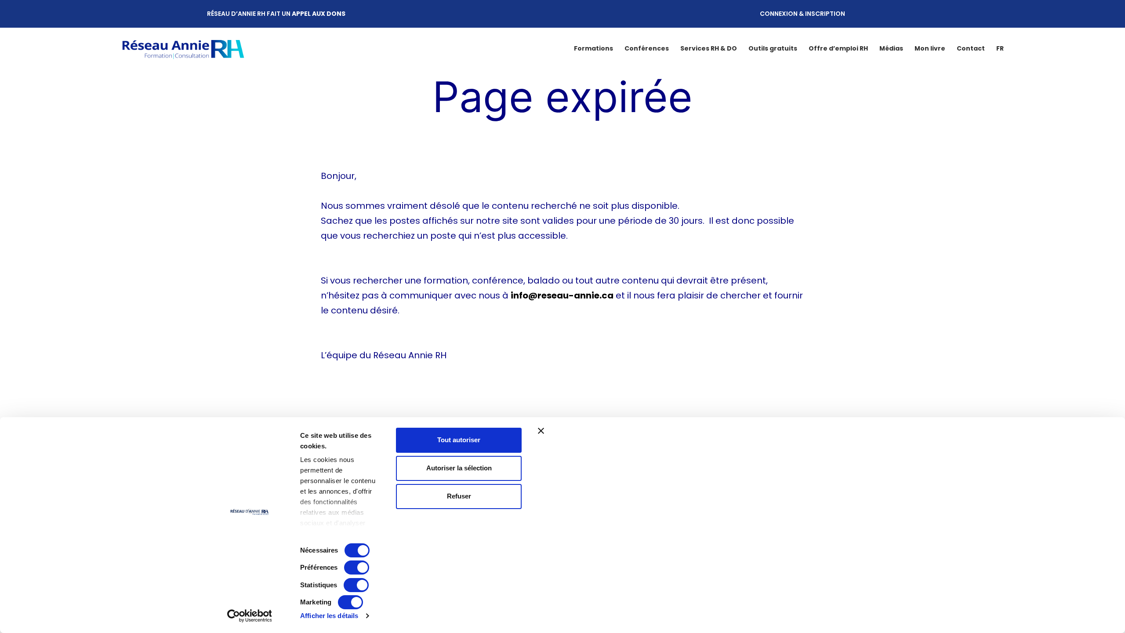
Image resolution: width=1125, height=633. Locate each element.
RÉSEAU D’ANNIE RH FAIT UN (276, 13)
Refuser (459, 496)
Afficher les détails (329, 615)
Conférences (646, 48)
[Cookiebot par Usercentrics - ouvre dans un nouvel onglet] (249, 615)
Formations (593, 48)
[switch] (356, 567)
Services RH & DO (708, 48)
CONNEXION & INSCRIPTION (802, 13)
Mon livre (930, 48)
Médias (891, 48)
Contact (971, 48)
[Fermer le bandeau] (726, 431)
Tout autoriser (458, 440)
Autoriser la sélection (459, 468)
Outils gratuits (772, 48)
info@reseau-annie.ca (562, 295)
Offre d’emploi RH (838, 48)
